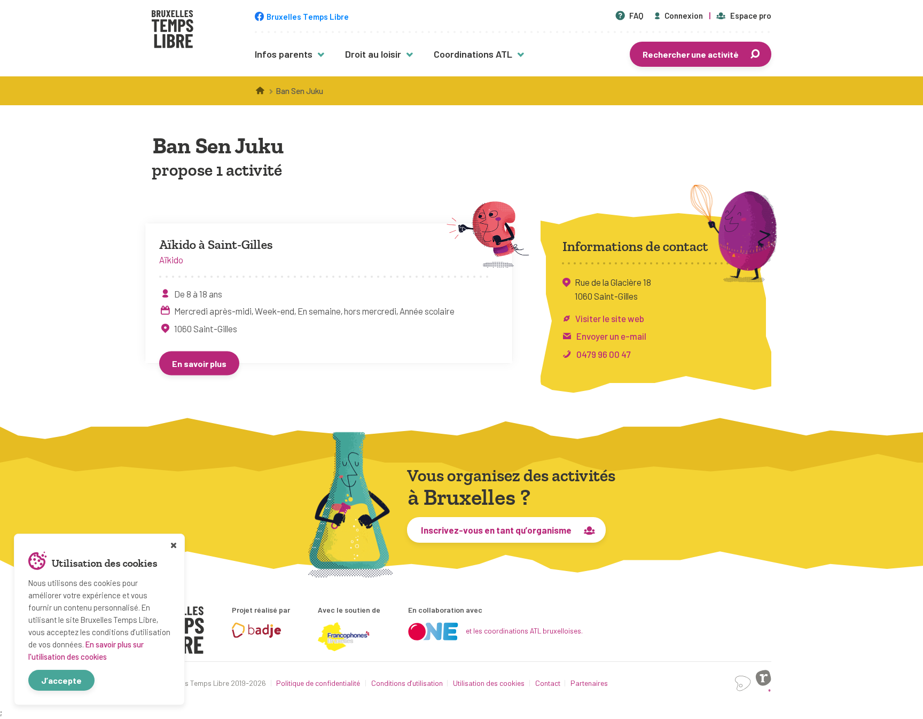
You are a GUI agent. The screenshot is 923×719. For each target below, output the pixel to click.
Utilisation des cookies (489, 682)
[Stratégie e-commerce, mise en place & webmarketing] (743, 683)
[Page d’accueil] (261, 91)
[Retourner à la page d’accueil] (172, 30)
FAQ (636, 15)
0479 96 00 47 (603, 354)
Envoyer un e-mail (611, 336)
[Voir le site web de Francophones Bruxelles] (344, 636)
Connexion (683, 15)
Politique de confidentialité (318, 682)
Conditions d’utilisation (407, 682)
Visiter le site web (609, 318)
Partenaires (589, 682)
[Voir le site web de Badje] (256, 630)
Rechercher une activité (691, 54)
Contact (547, 682)
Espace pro (750, 15)
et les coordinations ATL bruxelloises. (524, 630)
